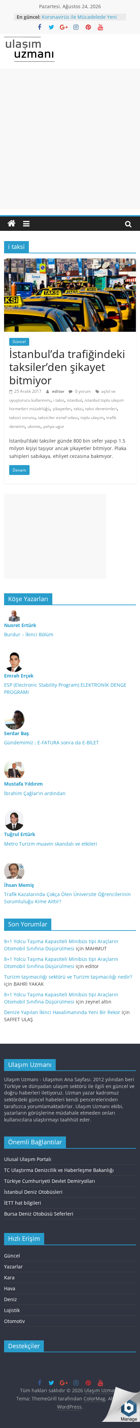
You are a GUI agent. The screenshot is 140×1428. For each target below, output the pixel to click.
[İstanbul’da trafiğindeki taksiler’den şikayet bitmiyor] (70, 262)
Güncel (19, 341)
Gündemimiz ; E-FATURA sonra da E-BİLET (51, 742)
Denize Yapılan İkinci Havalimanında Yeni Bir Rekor (62, 1012)
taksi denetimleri (101, 409)
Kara (9, 1277)
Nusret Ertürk (20, 625)
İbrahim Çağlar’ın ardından (35, 793)
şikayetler (62, 409)
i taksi (58, 400)
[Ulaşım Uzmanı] (11, 224)
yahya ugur (53, 426)
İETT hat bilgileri (22, 1203)
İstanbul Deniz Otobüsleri (33, 1192)
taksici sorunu (22, 417)
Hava (9, 1288)
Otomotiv (14, 1321)
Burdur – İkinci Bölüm (28, 634)
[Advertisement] (70, 139)
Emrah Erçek (19, 675)
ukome (34, 426)
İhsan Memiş (19, 885)
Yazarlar (13, 1266)
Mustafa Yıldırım (23, 783)
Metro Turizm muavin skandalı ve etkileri (50, 844)
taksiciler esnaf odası (58, 417)
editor (58, 391)
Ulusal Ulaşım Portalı (27, 1159)
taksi (78, 409)
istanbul (74, 400)
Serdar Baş (16, 733)
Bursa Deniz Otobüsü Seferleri (38, 1213)
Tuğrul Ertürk (19, 834)
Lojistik (12, 1310)
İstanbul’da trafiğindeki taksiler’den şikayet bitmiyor (67, 366)
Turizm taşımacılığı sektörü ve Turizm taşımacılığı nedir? (68, 976)
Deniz (10, 1299)
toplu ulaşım (92, 417)
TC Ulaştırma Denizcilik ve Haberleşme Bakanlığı (59, 1170)
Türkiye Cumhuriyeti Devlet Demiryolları (49, 1181)
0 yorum (82, 391)
